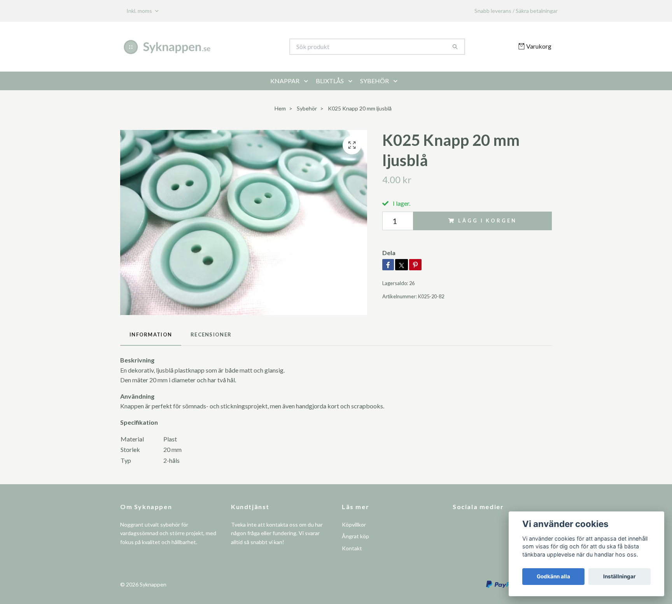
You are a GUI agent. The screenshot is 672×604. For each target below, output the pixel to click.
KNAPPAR (284, 80)
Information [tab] (151, 334)
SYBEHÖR (374, 80)
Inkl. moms (139, 10)
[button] (307, 80)
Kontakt (352, 548)
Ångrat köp (355, 536)
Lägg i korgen (487, 220)
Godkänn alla (553, 576)
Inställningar (619, 576)
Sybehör (307, 108)
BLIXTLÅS (330, 80)
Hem (280, 108)
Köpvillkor (354, 524)
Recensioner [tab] (211, 334)
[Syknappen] (228, 46)
